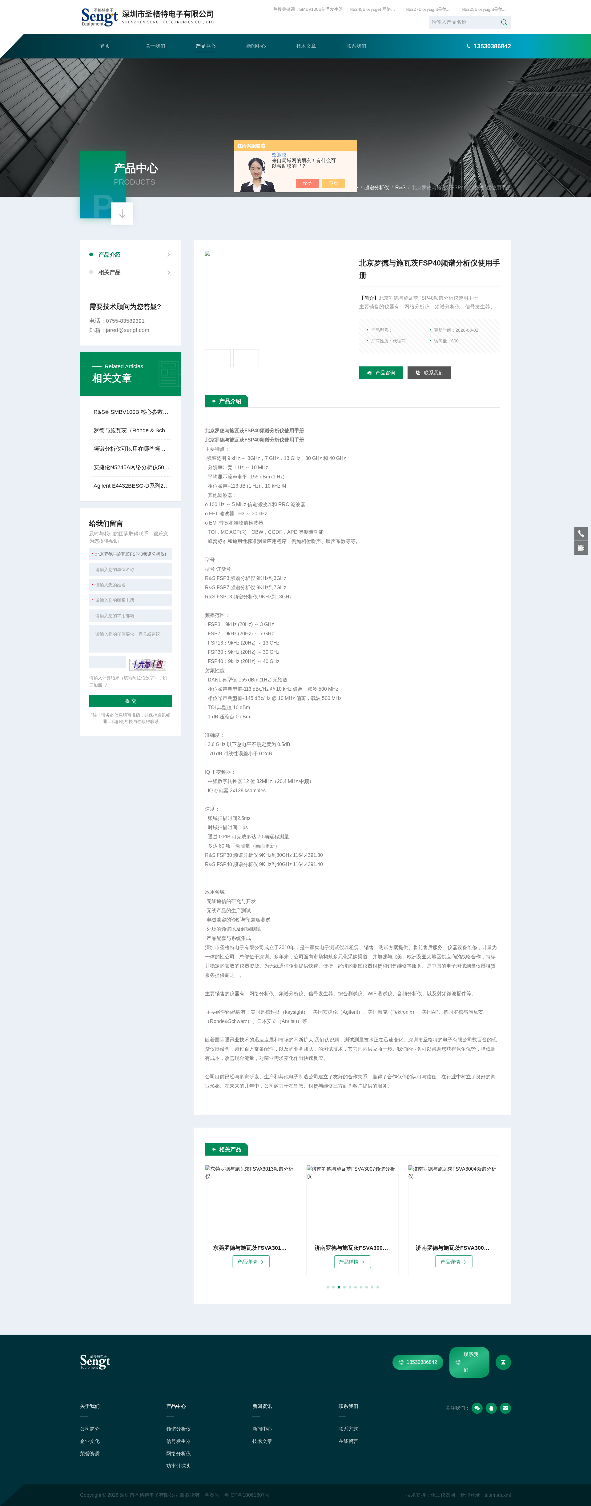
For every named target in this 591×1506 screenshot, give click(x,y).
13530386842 (422, 1362)
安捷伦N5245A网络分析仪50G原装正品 (132, 467)
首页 (105, 46)
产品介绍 (109, 255)
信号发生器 (178, 1441)
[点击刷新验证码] (147, 665)
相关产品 (109, 272)
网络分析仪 (178, 1453)
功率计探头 (178, 1465)
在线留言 (348, 1441)
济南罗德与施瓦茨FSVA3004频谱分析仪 (353, 1248)
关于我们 (155, 46)
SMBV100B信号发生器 (321, 9)
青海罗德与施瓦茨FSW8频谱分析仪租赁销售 (454, 1248)
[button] (328, 1287)
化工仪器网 (443, 1495)
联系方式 (348, 1429)
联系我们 (356, 46)
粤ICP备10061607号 (247, 1495)
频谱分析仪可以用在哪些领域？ (132, 449)
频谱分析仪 (376, 187)
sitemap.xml (498, 1495)
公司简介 (90, 1429)
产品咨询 (385, 372)
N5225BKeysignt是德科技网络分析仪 (486, 9)
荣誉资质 (90, 1453)
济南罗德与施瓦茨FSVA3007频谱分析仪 (251, 1248)
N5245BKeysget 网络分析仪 (374, 9)
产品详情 (247, 1261)
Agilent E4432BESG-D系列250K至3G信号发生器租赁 (132, 486)
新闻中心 (256, 46)
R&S (400, 187)
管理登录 (470, 1495)
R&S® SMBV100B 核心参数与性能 (132, 412)
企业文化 (90, 1441)
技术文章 (306, 46)
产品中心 (205, 46)
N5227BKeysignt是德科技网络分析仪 (430, 9)
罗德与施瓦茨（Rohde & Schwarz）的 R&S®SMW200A (132, 430)
